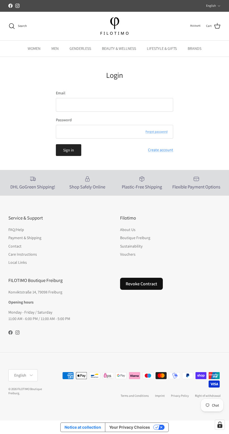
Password (64, 119)
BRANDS (194, 48)
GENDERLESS (80, 48)
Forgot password (156, 132)
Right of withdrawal (208, 396)
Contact (15, 246)
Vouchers (127, 254)
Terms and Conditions (135, 396)
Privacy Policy (180, 396)
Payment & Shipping (24, 237)
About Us (127, 229)
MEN (55, 48)
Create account (160, 149)
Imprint (160, 396)
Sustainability (131, 246)
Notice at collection (83, 427)
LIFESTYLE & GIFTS (162, 48)
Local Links (17, 262)
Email (60, 92)
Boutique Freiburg (135, 237)
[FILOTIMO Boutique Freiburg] (114, 26)
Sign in (68, 150)
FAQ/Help (16, 229)
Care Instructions (22, 254)
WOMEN (34, 48)
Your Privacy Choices (129, 427)
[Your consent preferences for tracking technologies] (220, 425)
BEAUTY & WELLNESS (119, 48)
